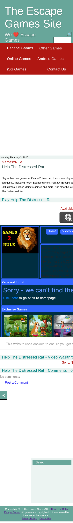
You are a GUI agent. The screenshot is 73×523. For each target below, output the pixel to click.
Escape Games (20, 48)
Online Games (19, 59)
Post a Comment (16, 382)
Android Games (50, 59)
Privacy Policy (29, 518)
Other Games (50, 48)
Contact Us (56, 69)
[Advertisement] (36, 112)
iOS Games (16, 69)
